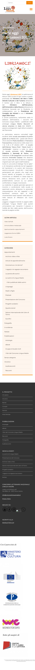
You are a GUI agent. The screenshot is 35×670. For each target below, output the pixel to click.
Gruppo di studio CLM (13, 349)
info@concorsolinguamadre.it (11, 495)
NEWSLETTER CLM (8, 522)
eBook (8, 345)
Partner (4, 410)
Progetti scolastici (12, 304)
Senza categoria (10, 357)
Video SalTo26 (8, 221)
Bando (4, 402)
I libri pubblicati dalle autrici (16, 282)
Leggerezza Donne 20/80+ (12, 233)
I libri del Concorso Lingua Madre (17, 353)
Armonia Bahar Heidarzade (12, 225)
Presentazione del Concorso (15, 299)
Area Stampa (6, 414)
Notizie (6, 332)
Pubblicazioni (9, 336)
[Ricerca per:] (16, 2)
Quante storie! (10, 308)
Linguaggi (9, 286)
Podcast (8, 295)
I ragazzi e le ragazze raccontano (17, 269)
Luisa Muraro (8, 237)
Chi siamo (5, 395)
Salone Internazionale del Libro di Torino (14, 465)
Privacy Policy (6, 499)
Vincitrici (7, 362)
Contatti (4, 406)
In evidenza (8, 327)
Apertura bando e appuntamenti (14, 229)
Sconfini (8, 319)
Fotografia (8, 323)
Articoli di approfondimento (15, 261)
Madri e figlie (10, 291)
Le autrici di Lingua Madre (15, 278)
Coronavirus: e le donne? (14, 265)
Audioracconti (10, 366)
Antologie (9, 340)
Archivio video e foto (13, 256)
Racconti (9, 370)
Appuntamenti (9, 252)
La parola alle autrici (13, 274)
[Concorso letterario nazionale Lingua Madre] (9, 12)
